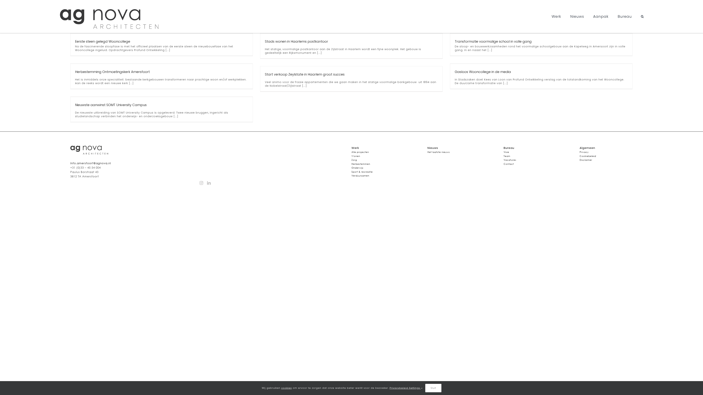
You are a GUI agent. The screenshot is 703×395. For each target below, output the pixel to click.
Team (507, 156)
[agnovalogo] (110, 4)
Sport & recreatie (362, 171)
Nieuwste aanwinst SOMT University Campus (111, 105)
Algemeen (587, 148)
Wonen (356, 156)
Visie (506, 152)
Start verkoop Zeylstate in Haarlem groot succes (305, 74)
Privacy (584, 152)
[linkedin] (209, 183)
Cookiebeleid (588, 156)
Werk (355, 148)
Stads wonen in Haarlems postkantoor (296, 41)
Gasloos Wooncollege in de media (483, 71)
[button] (642, 16)
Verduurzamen (360, 175)
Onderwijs (357, 167)
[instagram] (201, 183)
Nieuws (432, 148)
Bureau (509, 148)
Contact (509, 163)
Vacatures (510, 159)
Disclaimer (586, 159)
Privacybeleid (399, 388)
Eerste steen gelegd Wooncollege (102, 41)
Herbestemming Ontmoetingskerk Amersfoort (112, 71)
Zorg (354, 159)
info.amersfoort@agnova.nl (90, 163)
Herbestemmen (361, 163)
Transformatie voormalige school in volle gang (493, 41)
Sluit (433, 388)
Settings (415, 388)
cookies (286, 388)
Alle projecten (360, 152)
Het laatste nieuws (438, 152)
